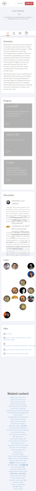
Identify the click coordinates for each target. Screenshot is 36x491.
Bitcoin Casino (18, 452)
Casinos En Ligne (18, 482)
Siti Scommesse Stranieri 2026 (18, 471)
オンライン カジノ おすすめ (18, 426)
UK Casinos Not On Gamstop (18, 406)
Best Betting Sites (18, 436)
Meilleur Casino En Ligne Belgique (18, 458)
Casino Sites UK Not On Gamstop (18, 445)
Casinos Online (18, 415)
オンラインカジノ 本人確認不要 (18, 465)
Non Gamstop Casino (18, 443)
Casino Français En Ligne (18, 419)
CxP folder (9, 334)
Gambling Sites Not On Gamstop (18, 417)
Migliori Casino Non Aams (18, 397)
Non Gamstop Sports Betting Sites (18, 412)
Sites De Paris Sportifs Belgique (18, 456)
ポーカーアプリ (18, 486)
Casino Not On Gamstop (18, 408)
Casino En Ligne (18, 489)
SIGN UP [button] (29, 3)
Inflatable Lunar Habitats (18, 202)
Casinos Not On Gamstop (18, 404)
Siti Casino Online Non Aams (18, 460)
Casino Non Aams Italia (18, 449)
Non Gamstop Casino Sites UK (18, 441)
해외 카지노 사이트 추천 (18, 473)
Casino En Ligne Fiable (18, 467)
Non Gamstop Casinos (18, 432)
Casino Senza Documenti (18, 469)
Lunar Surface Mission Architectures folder (19, 349)
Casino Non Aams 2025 (18, 402)
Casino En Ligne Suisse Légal (18, 480)
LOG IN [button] (19, 3)
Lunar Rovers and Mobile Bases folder (17, 353)
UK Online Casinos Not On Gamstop (18, 410)
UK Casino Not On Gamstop (18, 434)
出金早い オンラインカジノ (18, 463)
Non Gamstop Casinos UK (18, 439)
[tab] (8, 33)
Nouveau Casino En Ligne (18, 476)
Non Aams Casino (18, 454)
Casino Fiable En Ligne (18, 478)
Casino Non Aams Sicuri (18, 399)
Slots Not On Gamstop (18, 423)
